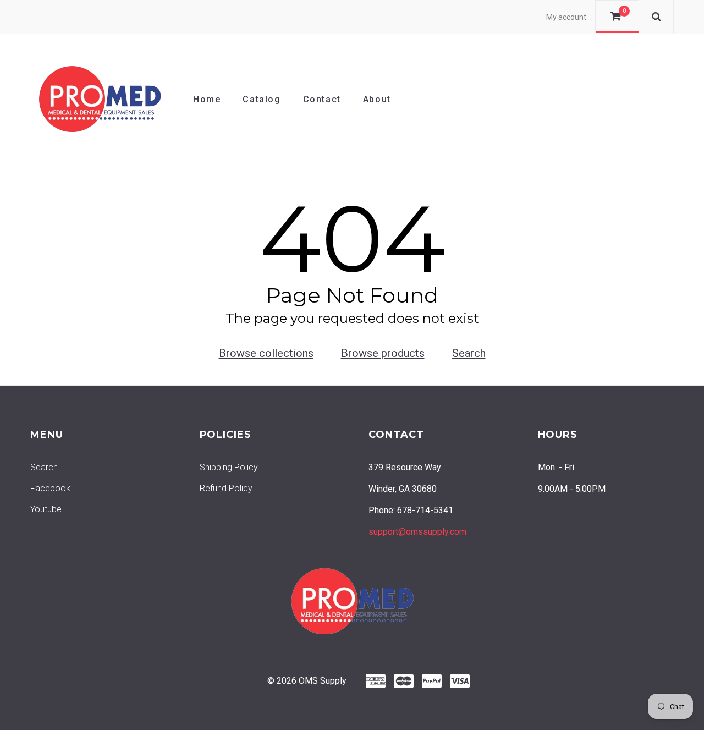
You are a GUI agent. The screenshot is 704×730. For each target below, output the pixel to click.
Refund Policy (226, 488)
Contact (322, 99)
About (377, 99)
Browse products (383, 353)
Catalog (261, 99)
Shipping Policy (229, 467)
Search (469, 353)
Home (207, 99)
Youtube (46, 509)
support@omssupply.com (417, 531)
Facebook (50, 488)
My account (566, 17)
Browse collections (266, 353)
